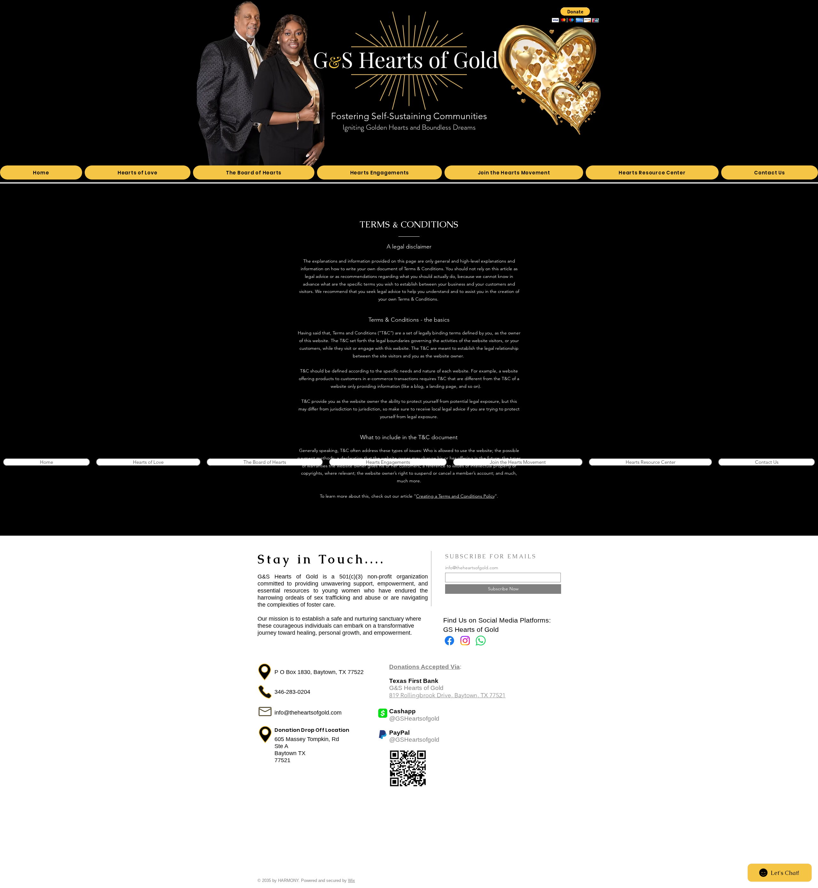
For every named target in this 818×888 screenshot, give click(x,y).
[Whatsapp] (481, 640)
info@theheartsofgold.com (471, 567)
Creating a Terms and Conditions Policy (455, 496)
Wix (351, 880)
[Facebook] (449, 640)
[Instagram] (465, 640)
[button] (575, 14)
